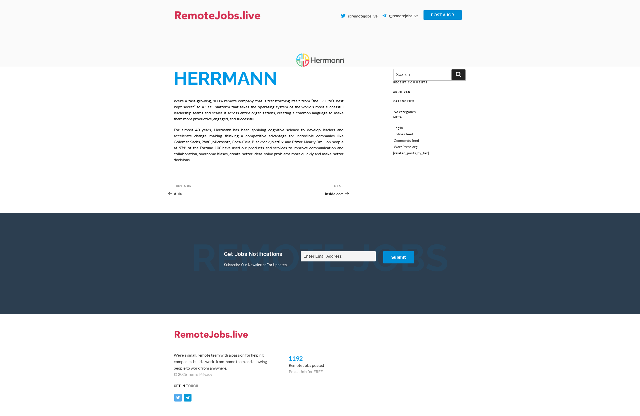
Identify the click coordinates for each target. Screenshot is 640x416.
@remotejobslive (363, 15)
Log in (398, 128)
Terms (193, 374)
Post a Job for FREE (306, 371)
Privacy (205, 374)
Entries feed (403, 134)
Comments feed (406, 140)
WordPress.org (406, 147)
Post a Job (442, 14)
